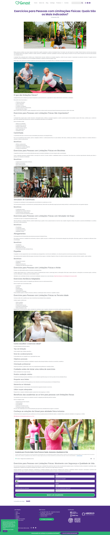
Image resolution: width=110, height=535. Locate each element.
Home (35, 2)
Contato (66, 2)
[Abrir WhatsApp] (107, 532)
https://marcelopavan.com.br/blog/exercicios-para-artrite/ (65, 276)
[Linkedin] (36, 528)
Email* (56, 474)
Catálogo (52, 2)
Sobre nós (41, 2)
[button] (27, 501)
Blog (47, 2)
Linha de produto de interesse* (22, 488)
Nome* (16, 474)
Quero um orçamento (55, 495)
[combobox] (77, 3)
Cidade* (57, 483)
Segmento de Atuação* (60, 478)
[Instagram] (31, 528)
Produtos (58, 2)
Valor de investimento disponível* (62, 488)
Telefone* (17, 478)
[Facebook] (33, 528)
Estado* (17, 483)
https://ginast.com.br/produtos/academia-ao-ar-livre (24, 416)
